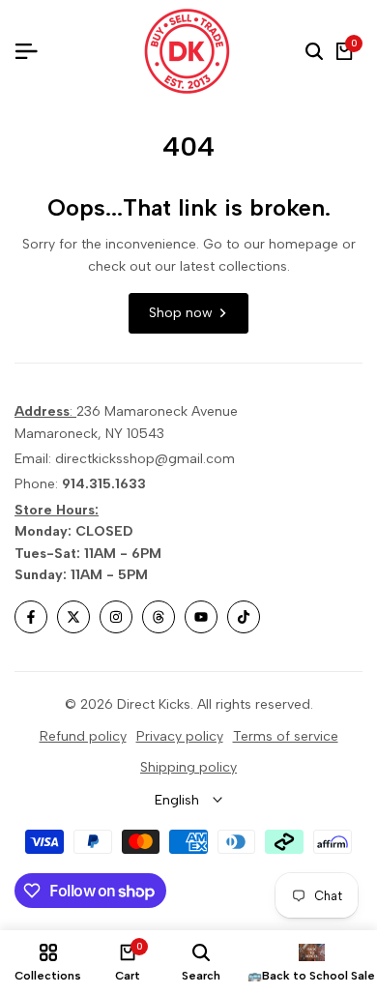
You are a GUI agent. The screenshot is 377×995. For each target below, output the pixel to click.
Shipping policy (188, 767)
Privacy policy (179, 736)
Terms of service (285, 736)
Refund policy (83, 736)
